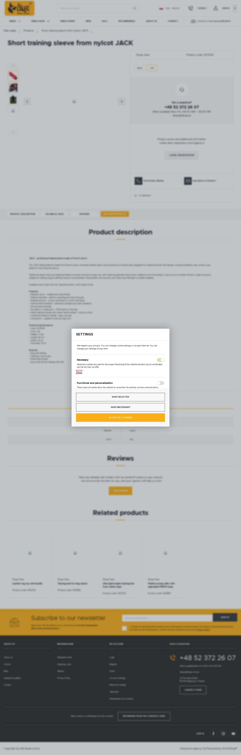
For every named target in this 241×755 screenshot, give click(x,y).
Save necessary (120, 407)
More (79, 372)
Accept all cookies (120, 417)
